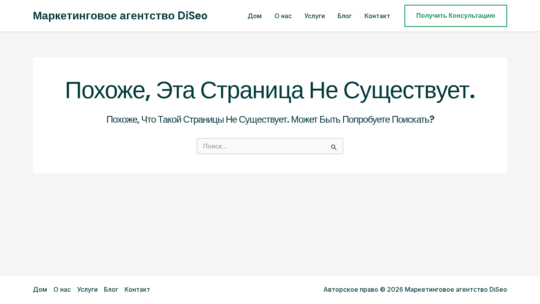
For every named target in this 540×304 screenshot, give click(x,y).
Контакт (377, 16)
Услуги (314, 16)
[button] (455, 16)
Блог (345, 16)
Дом (254, 16)
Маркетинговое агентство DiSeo (120, 15)
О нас (283, 16)
